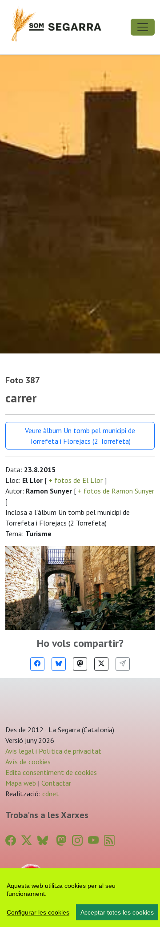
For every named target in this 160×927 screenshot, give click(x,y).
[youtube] (93, 840)
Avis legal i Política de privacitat (53, 750)
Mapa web (20, 783)
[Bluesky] (59, 664)
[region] (80, 897)
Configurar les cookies (38, 912)
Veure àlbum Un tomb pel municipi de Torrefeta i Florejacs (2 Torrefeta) (80, 435)
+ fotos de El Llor (75, 480)
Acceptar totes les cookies (117, 912)
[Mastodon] (80, 664)
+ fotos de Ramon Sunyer (115, 490)
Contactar (56, 783)
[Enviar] (123, 664)
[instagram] (77, 840)
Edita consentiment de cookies (51, 772)
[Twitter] (101, 664)
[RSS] (109, 840)
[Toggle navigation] (143, 27)
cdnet (49, 793)
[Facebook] (37, 664)
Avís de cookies (28, 761)
